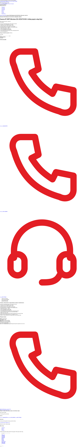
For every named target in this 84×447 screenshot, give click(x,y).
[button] (3, 443)
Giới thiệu (3, 435)
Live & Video (4, 441)
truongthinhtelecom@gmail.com (5, 422)
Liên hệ (3, 440)
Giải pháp (3, 427)
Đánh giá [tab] (16, 302)
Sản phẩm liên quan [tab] (21, 302)
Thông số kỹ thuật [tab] (6, 302)
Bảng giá (3, 430)
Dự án (3, 429)
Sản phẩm (4, 15)
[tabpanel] (42, 313)
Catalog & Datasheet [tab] (12, 302)
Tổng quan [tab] (1, 302)
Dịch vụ (3, 428)
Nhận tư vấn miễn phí (7, 409)
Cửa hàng (3, 436)
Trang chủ (1, 15)
